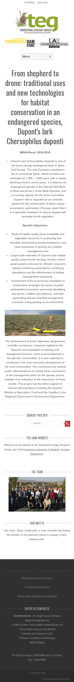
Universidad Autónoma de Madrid (37, 596)
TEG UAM (40, 673)
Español (29, 2)
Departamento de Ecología (37, 578)
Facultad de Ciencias (37, 586)
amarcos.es (64, 679)
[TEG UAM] (37, 33)
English (43, 2)
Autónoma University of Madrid (41, 449)
